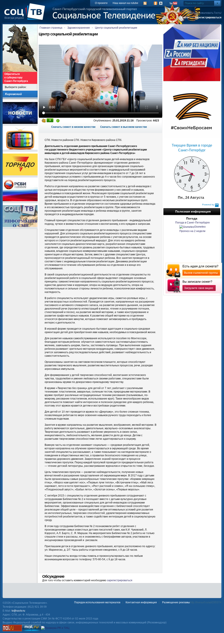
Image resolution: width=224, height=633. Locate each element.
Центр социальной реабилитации (116, 27)
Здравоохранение (78, 27)
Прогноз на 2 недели (192, 231)
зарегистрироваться (119, 580)
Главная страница (51, 27)
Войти (185, 17)
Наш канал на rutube (125, 3)
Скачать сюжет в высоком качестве (123, 126)
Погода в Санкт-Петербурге (192, 222)
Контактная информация (141, 602)
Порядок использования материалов (97, 602)
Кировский (13, 94)
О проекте (101, 3)
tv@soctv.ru (18, 610)
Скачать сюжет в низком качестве (73, 126)
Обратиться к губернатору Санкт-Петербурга (16, 78)
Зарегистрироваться (207, 17)
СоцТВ (25, 14)
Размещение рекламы (176, 602)
